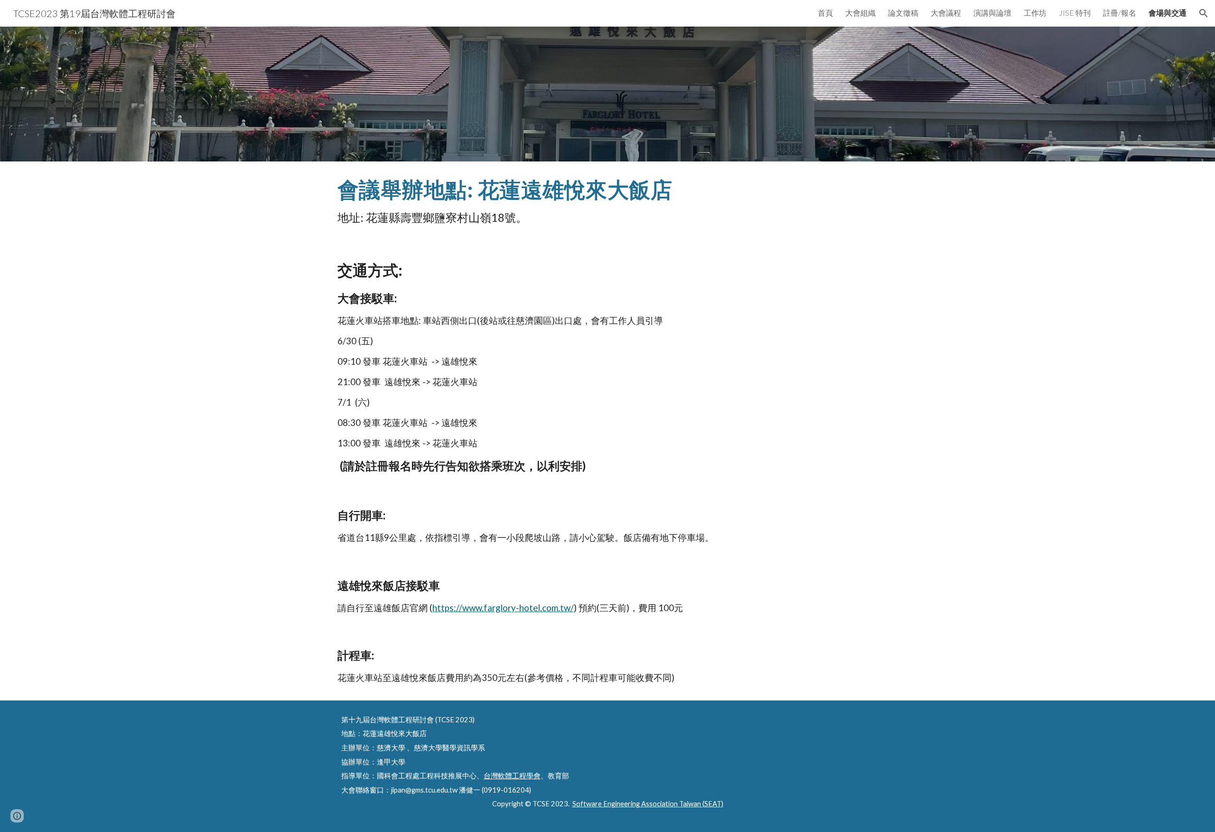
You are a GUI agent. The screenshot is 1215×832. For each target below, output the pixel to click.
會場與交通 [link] (1168, 12)
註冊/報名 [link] (1119, 12)
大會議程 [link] (946, 12)
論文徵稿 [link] (903, 12)
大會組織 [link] (860, 12)
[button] (1203, 13)
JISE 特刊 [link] (1075, 12)
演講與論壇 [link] (992, 12)
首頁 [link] (825, 12)
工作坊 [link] (1035, 12)
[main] (607, 202)
